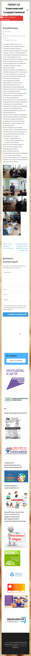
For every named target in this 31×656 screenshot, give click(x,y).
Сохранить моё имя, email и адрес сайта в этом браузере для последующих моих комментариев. (15, 307)
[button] (15, 200)
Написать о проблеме (16, 360)
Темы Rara (14, 646)
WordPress (15, 647)
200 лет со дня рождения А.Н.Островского (8, 246)
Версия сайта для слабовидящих (8, 18)
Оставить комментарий (11, 40)
